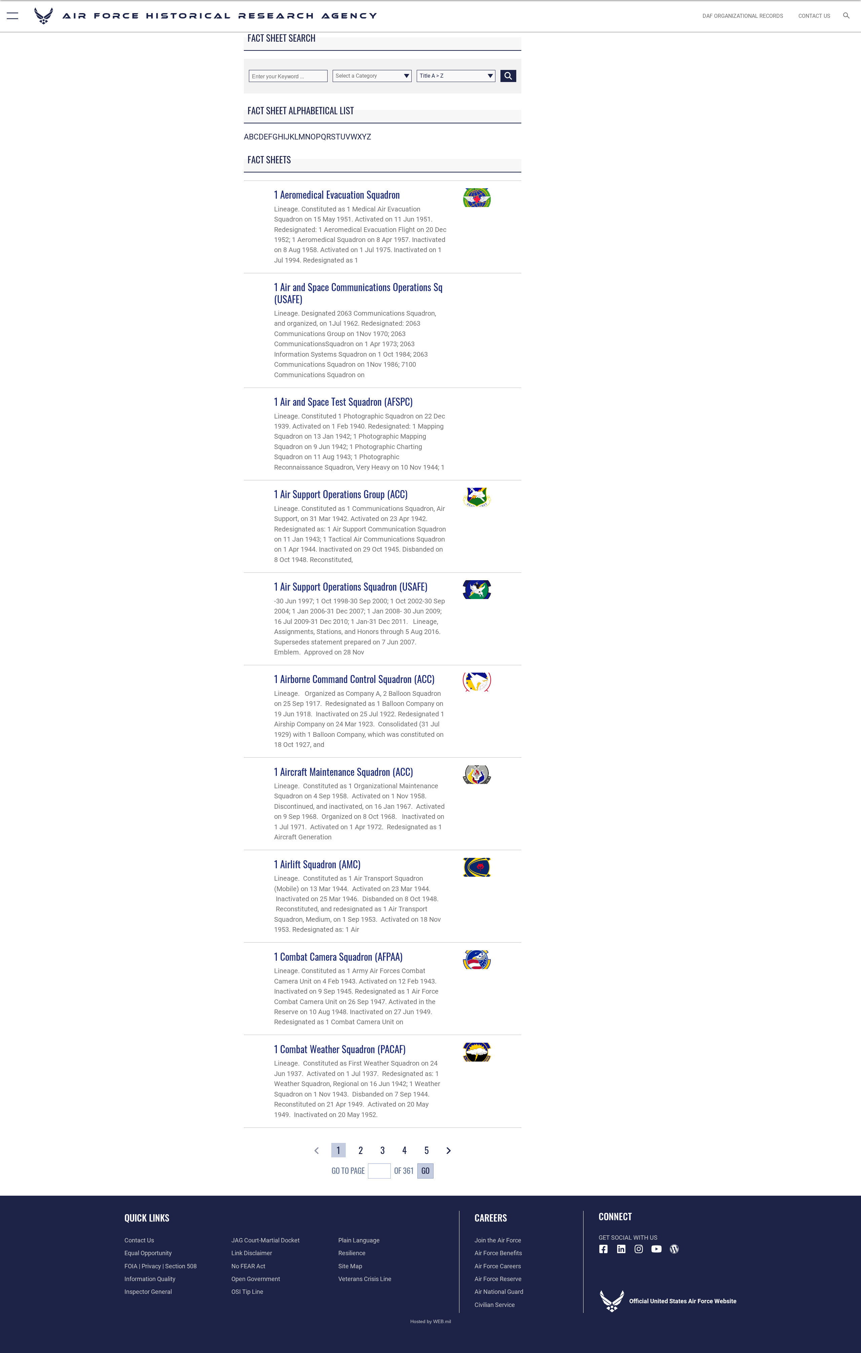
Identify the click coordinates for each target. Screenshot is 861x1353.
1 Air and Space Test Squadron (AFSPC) (343, 401)
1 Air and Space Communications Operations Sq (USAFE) (358, 292)
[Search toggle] (847, 16)
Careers (491, 1217)
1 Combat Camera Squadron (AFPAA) (338, 956)
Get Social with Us (628, 1237)
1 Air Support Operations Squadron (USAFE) (350, 586)
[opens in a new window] (621, 1249)
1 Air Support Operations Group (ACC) (341, 493)
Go (425, 1170)
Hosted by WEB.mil (430, 1321)
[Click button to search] (508, 76)
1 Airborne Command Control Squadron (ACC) (354, 678)
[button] (11, 16)
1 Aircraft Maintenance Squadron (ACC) (343, 771)
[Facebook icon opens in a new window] (604, 1249)
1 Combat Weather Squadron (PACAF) (340, 1048)
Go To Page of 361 (373, 1170)
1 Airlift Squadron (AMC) (317, 864)
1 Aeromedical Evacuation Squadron (337, 194)
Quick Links (146, 1217)
